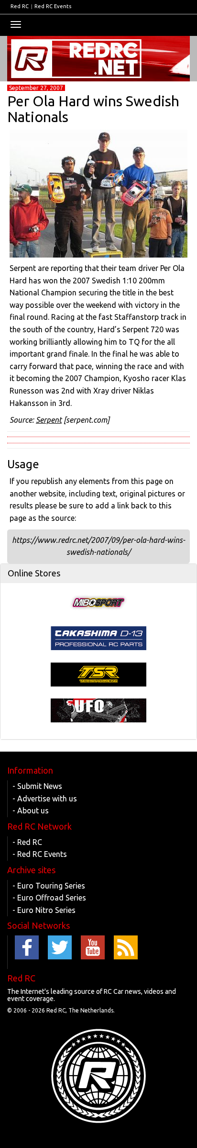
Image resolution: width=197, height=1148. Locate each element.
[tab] (98, 573)
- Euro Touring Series (48, 885)
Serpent (49, 420)
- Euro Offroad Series (49, 897)
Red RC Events (52, 6)
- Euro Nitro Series (44, 910)
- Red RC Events (39, 854)
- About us (30, 810)
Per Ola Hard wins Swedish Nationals (93, 109)
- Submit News (37, 786)
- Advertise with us (44, 798)
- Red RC (27, 842)
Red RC (20, 6)
